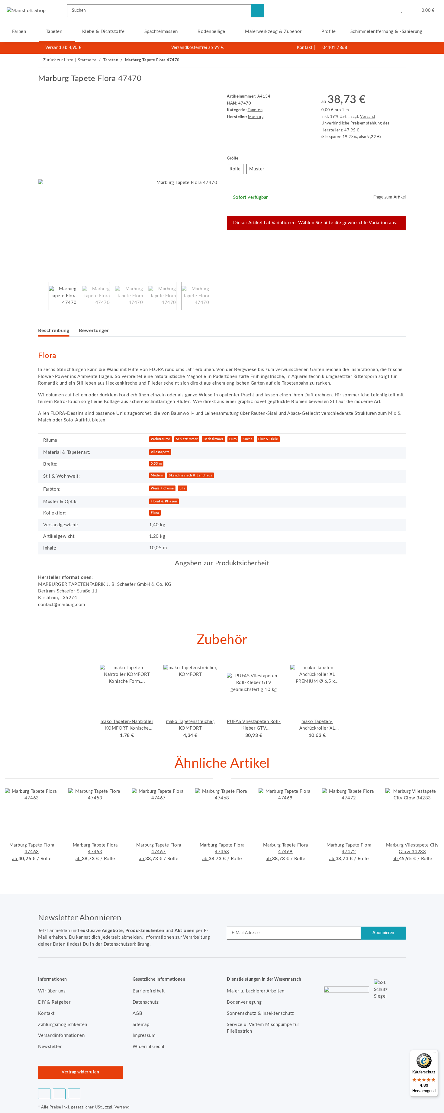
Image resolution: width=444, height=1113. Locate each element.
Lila (182, 488)
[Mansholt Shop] (26, 10)
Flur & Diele (268, 439)
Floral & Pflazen (164, 501)
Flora (155, 513)
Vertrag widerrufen (80, 1072)
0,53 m (156, 463)
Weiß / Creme (162, 488)
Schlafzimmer (187, 439)
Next (214, 296)
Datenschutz (146, 1002)
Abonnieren (383, 933)
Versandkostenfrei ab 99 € (197, 48)
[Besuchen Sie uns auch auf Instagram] (74, 1094)
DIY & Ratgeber (54, 1002)
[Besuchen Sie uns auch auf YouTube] (59, 1094)
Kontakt (305, 48)
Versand (367, 116)
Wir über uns (52, 991)
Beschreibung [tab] (53, 330)
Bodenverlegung (244, 1002)
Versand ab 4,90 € (63, 48)
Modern (157, 475)
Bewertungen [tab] (94, 330)
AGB (138, 1013)
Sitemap (141, 1024)
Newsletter (50, 1046)
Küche (248, 439)
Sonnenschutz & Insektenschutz (260, 1013)
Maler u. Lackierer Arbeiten (256, 991)
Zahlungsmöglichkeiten (62, 1024)
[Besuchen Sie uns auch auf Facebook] (44, 1094)
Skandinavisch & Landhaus (190, 475)
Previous (43, 296)
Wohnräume (160, 439)
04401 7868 (335, 48)
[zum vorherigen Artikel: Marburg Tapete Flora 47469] (386, 60)
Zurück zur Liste (58, 60)
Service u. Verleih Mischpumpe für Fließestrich (263, 1028)
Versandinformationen (61, 1035)
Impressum (144, 1035)
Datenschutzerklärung (127, 944)
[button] (389, 10)
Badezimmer (214, 439)
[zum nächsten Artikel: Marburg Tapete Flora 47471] (399, 60)
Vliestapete (160, 452)
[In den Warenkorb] (43, 70)
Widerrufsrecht (149, 1046)
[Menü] (434, 1053)
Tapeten (255, 110)
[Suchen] (257, 10)
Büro (233, 439)
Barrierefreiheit (149, 991)
